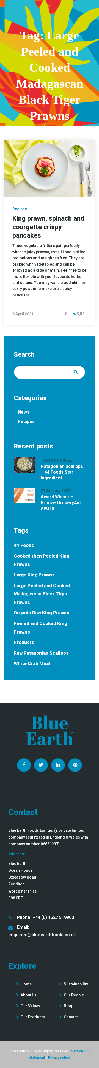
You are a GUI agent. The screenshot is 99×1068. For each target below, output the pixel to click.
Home (26, 984)
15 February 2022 (56, 460)
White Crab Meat (32, 663)
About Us (29, 995)
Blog (68, 1006)
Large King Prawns (34, 575)
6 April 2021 (23, 314)
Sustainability (76, 984)
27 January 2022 (55, 490)
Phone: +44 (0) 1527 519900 (45, 917)
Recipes (19, 209)
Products (24, 642)
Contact (71, 1017)
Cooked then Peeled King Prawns (41, 560)
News (23, 412)
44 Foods (24, 545)
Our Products (33, 1017)
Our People (74, 995)
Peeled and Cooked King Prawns (40, 628)
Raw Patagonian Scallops (41, 653)
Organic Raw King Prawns (41, 612)
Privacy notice (59, 1058)
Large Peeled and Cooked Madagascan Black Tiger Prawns (42, 594)
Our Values (30, 1006)
